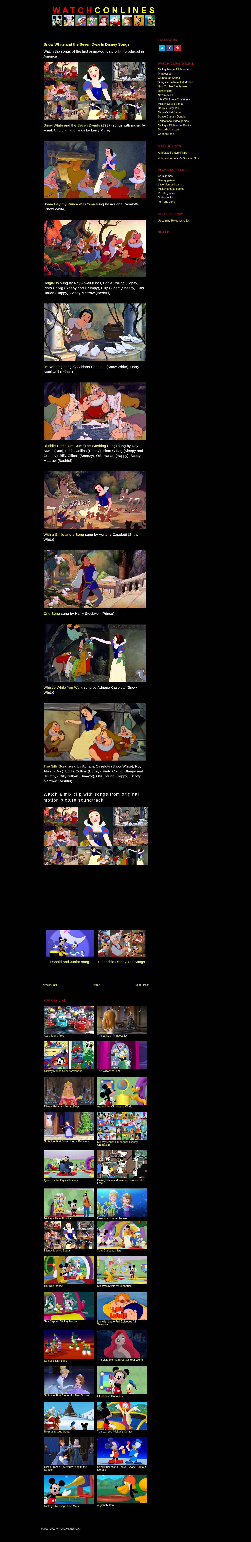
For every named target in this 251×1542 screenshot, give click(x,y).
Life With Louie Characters (174, 99)
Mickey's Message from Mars (61, 1506)
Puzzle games (166, 193)
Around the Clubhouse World (114, 1106)
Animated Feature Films (172, 152)
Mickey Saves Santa (170, 103)
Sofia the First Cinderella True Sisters (66, 1395)
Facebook (169, 48)
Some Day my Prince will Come (69, 204)
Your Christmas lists (109, 1250)
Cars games (165, 176)
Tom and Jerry (166, 201)
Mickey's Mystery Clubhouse (114, 1286)
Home (96, 984)
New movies (165, 95)
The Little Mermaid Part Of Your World (120, 1359)
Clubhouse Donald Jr (110, 1396)
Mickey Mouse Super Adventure (63, 1071)
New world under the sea (112, 1218)
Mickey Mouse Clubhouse (173, 69)
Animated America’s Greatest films (178, 158)
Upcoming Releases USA (173, 220)
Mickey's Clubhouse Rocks (174, 125)
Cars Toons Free (54, 1035)
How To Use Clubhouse (172, 86)
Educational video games (173, 121)
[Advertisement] (96, 899)
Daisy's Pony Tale (169, 108)
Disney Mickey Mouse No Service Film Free (120, 1181)
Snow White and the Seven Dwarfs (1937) (78, 125)
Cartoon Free (166, 133)
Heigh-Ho (51, 283)
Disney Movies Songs (57, 1250)
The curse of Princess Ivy (112, 1035)
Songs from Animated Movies (175, 82)
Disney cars (165, 90)
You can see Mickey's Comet (114, 1431)
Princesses (164, 73)
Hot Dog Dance (53, 1286)
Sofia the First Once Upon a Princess (66, 1141)
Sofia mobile (165, 197)
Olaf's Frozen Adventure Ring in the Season (65, 1468)
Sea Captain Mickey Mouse (60, 1321)
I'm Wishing (53, 367)
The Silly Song (55, 766)
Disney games (166, 180)
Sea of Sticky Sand (55, 1360)
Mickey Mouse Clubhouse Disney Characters (117, 1143)
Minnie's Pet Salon (169, 112)
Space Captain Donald (172, 116)
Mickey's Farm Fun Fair (58, 1218)
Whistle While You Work (63, 687)
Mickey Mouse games (171, 188)
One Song (52, 613)
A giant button (105, 1505)
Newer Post (50, 984)
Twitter (162, 48)
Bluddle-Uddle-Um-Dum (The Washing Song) (80, 446)
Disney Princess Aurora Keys (61, 1106)
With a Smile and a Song (64, 534)
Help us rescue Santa (57, 1431)
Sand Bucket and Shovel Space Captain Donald (121, 1468)
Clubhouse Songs (169, 77)
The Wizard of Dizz (108, 1071)
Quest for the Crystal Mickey (61, 1180)
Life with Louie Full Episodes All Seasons (116, 1323)
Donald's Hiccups (168, 129)
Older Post (142, 984)
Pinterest (177, 48)
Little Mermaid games (171, 184)
